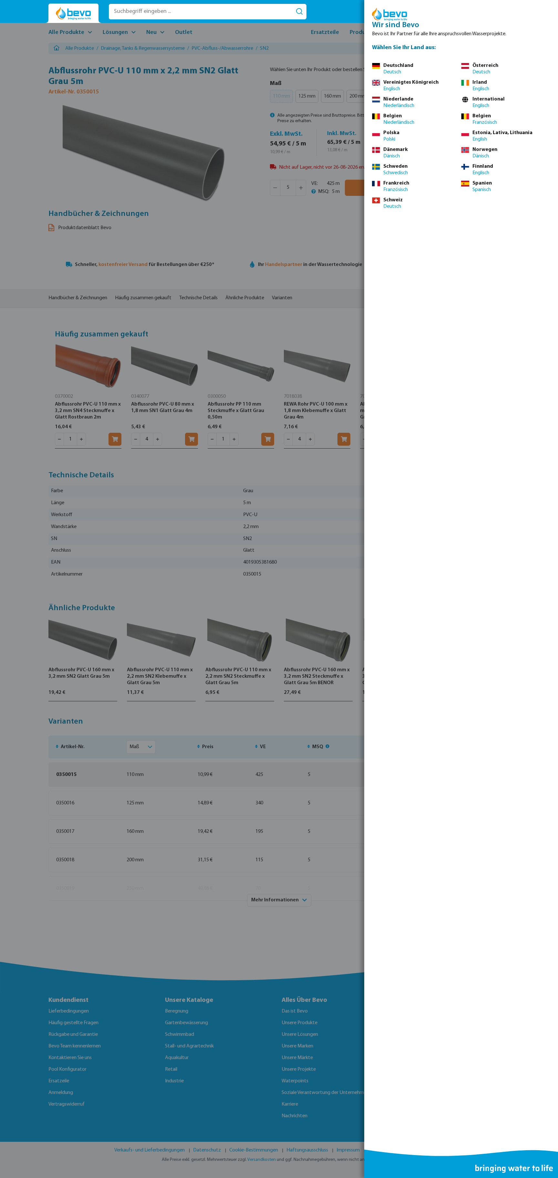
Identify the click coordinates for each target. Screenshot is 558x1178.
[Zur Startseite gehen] (73, 13)
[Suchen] (299, 11)
